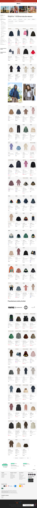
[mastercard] (7, 486)
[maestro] (9, 486)
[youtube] (33, 474)
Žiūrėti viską (34, 469)
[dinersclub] (13, 486)
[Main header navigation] (2, 3)
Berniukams (14, 19)
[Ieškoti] (30, 3)
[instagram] (31, 474)
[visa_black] (4, 486)
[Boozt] (18, 4)
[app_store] (30, 481)
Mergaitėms (9, 19)
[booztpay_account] (2, 488)
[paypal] (2, 486)
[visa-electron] (11, 486)
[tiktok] (35, 474)
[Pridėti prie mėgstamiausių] (14, 39)
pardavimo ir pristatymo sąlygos (4, 491)
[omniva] (22, 486)
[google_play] (30, 479)
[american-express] (15, 486)
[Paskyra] (32, 3)
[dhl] (20, 486)
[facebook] (29, 474)
